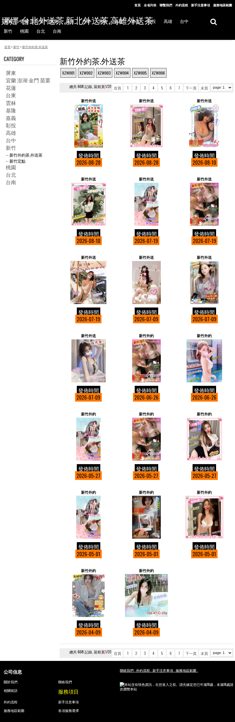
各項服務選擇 (68, 710)
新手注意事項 (200, 5)
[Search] (213, 21)
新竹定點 (17, 161)
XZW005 (140, 73)
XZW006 (158, 73)
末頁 (204, 88)
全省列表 (150, 5)
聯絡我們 (65, 681)
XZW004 (122, 73)
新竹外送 (88, 100)
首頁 (137, 5)
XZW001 (68, 73)
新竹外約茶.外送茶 (25, 155)
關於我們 (10, 681)
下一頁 (191, 88)
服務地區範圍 (222, 5)
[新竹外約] (146, 360)
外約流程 (181, 5)
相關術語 (10, 690)
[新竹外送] (88, 125)
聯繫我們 (166, 5)
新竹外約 (146, 335)
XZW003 (104, 73)
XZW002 (86, 73)
